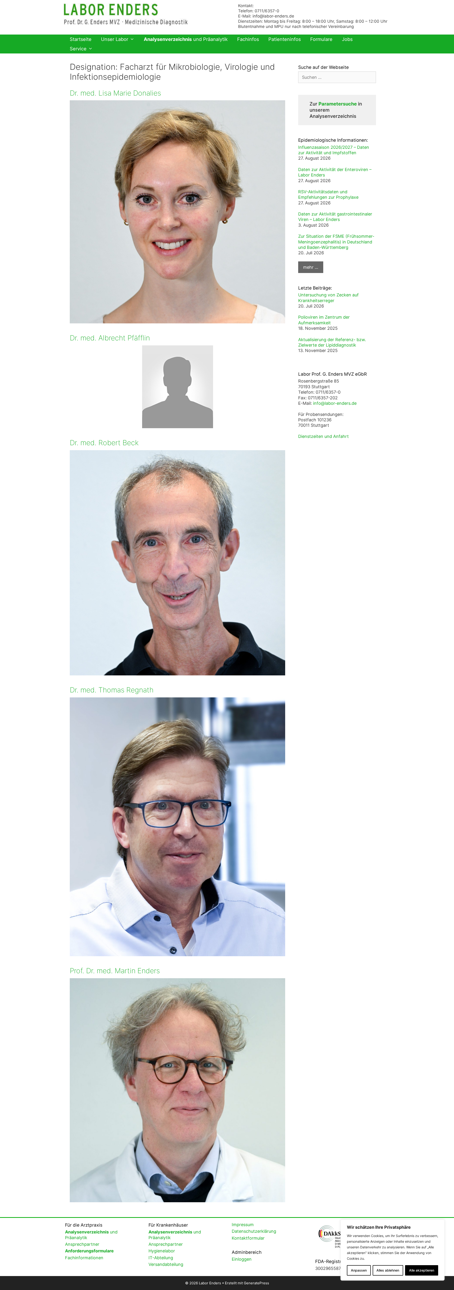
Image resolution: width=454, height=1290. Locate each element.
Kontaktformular (248, 1238)
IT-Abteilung (160, 1257)
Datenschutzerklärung (254, 1231)
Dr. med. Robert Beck (104, 442)
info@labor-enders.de (273, 16)
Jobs (347, 39)
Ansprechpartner (82, 1244)
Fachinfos (248, 39)
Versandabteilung (165, 1264)
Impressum (243, 1224)
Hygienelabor (161, 1250)
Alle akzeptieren (421, 1270)
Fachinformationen (84, 1257)
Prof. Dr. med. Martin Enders (115, 970)
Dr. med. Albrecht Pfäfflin (110, 338)
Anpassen (359, 1270)
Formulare (321, 39)
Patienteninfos (284, 39)
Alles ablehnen (387, 1270)
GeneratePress (256, 1283)
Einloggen (242, 1259)
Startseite (81, 39)
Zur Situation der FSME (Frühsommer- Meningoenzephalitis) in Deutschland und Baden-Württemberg (336, 242)
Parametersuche (338, 104)
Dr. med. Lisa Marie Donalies (115, 93)
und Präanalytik (186, 39)
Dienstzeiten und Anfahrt (323, 436)
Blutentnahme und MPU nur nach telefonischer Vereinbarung (296, 26)
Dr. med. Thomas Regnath (111, 690)
